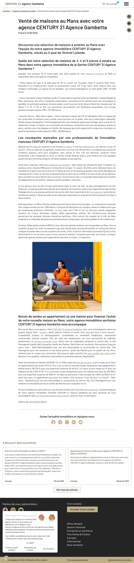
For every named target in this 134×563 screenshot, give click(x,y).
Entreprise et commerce (80, 530)
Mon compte (111, 4)
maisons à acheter (95, 73)
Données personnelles (77, 560)
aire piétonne (96, 192)
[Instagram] (60, 422)
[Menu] (126, 3)
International (73, 541)
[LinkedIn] (74, 422)
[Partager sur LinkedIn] (129, 30)
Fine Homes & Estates (78, 534)
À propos (71, 537)
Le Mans (68, 146)
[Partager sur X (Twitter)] (129, 23)
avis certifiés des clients (99, 353)
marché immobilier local (45, 341)
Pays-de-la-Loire (83, 362)
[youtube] (21, 510)
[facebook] (5, 510)
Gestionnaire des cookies (119, 560)
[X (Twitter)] (67, 422)
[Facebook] (53, 422)
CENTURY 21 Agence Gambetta (67, 329)
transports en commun (59, 165)
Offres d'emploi (74, 523)
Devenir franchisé (76, 527)
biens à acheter (91, 389)
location (43, 332)
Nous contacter (75, 544)
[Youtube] (81, 422)
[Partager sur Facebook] (129, 16)
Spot (60, 210)
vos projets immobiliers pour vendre (52, 395)
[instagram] (13, 510)
